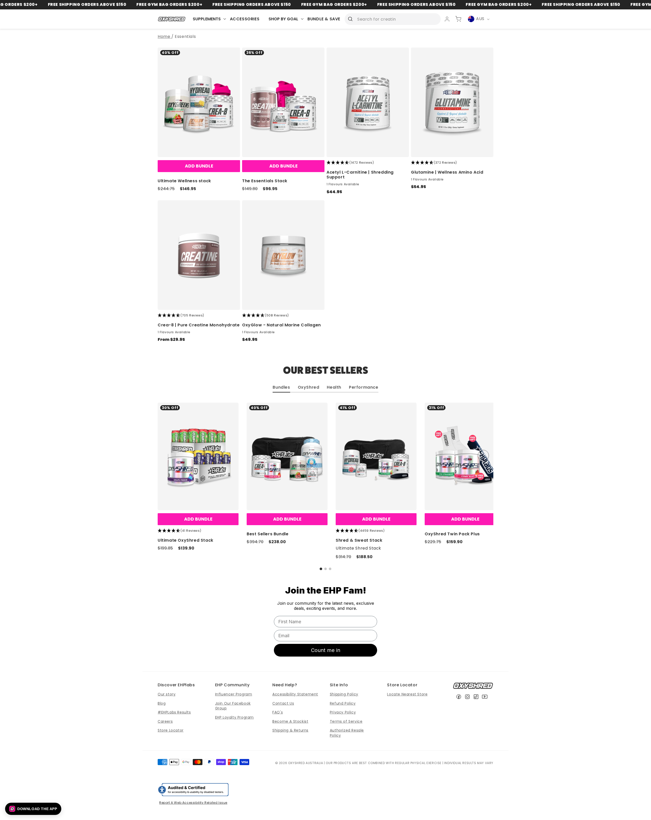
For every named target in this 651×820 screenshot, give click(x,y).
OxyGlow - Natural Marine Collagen (281, 325)
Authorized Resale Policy (347, 733)
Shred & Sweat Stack (359, 540)
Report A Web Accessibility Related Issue (193, 802)
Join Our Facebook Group (233, 706)
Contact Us (283, 703)
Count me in (325, 650)
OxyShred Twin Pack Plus (452, 534)
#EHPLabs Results (174, 712)
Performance (363, 387)
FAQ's (277, 712)
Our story (166, 694)
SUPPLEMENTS (207, 19)
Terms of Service (346, 721)
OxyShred (308, 387)
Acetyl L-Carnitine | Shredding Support (360, 174)
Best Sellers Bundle (267, 534)
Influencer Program (233, 694)
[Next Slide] (483, 456)
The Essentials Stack (264, 180)
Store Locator (171, 730)
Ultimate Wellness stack (184, 180)
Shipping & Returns (290, 730)
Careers (165, 721)
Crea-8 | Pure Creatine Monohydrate (199, 325)
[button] (321, 569)
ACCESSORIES (245, 19)
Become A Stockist (290, 721)
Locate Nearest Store (407, 694)
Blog (162, 703)
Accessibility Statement (295, 694)
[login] (447, 19)
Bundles (281, 387)
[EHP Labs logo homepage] (172, 18)
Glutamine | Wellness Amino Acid (447, 172)
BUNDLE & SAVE (323, 19)
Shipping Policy (344, 694)
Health (334, 387)
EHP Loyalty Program (234, 717)
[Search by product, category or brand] (350, 18)
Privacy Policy (343, 712)
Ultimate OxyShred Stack (185, 540)
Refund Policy (343, 703)
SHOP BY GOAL (283, 19)
